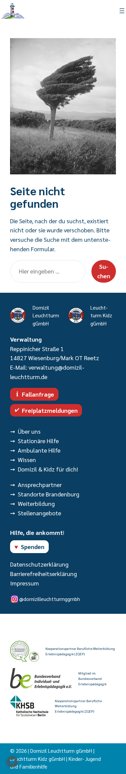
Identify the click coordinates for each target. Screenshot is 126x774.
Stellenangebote (39, 513)
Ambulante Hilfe (39, 450)
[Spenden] (81, 11)
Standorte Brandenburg (48, 494)
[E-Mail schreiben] (63, 11)
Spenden (32, 546)
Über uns (29, 431)
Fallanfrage (38, 394)
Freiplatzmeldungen (50, 410)
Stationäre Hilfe (38, 441)
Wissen (27, 459)
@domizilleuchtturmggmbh (49, 599)
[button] (12, 762)
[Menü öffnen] (122, 11)
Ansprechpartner (40, 484)
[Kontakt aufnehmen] (45, 11)
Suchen (103, 271)
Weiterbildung (36, 503)
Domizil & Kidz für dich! (48, 469)
